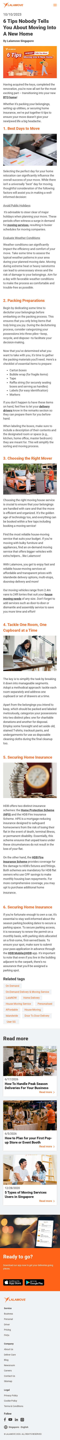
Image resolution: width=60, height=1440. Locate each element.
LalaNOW (11, 997)
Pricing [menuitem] (7, 1329)
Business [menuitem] (8, 1313)
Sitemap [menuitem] (8, 1381)
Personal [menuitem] (8, 1319)
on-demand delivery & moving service (27, 991)
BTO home (10, 97)
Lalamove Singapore (20, 41)
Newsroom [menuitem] (9, 1365)
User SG (11, 1021)
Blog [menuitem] (6, 1360)
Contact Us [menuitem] (9, 1376)
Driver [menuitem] (7, 1324)
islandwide (12, 1015)
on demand (12, 985)
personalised (45, 1003)
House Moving (32, 1009)
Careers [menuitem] (8, 1370)
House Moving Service (18, 1003)
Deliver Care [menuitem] (10, 1354)
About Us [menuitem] (8, 1349)
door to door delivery (37, 1015)
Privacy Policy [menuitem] (11, 1395)
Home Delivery (31, 997)
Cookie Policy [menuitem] (10, 1400)
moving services (17, 225)
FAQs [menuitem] (6, 1335)
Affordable (12, 1009)
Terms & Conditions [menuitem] (13, 1406)
